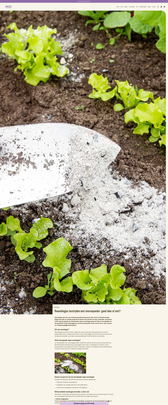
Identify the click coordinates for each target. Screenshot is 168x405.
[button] (158, 6)
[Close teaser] (108, 401)
